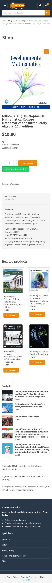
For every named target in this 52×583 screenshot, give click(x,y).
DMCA (4, 545)
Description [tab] (10, 197)
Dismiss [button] (26, 579)
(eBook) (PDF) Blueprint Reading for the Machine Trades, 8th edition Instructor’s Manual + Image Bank (31, 394)
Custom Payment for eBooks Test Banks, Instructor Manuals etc (30, 405)
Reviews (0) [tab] (9, 199)
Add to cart (27, 163)
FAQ (4, 561)
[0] (46, 5)
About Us (6, 539)
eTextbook (14, 184)
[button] (46, 51)
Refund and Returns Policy (13, 555)
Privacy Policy (8, 550)
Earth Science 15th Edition (27, 416)
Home (4, 21)
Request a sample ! (17, 169)
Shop (10, 21)
